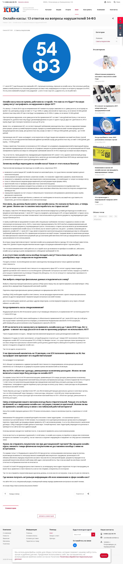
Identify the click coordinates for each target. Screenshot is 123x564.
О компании (7, 533)
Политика (6, 544)
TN (115, 216)
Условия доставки (32, 538)
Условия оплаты (31, 536)
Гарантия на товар (32, 541)
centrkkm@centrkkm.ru (111, 538)
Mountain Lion (103, 216)
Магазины (6, 541)
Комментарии (10, 508)
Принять (104, 556)
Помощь (29, 533)
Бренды (52, 538)
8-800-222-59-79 (110, 534)
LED (95, 216)
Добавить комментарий (46, 516)
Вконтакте (75, 545)
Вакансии (6, 538)
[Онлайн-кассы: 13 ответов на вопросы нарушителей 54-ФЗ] (46, 58)
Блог (51, 533)
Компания (7, 530)
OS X (111, 216)
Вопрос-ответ (54, 536)
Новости (6, 536)
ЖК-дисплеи (97, 219)
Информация (31, 530)
